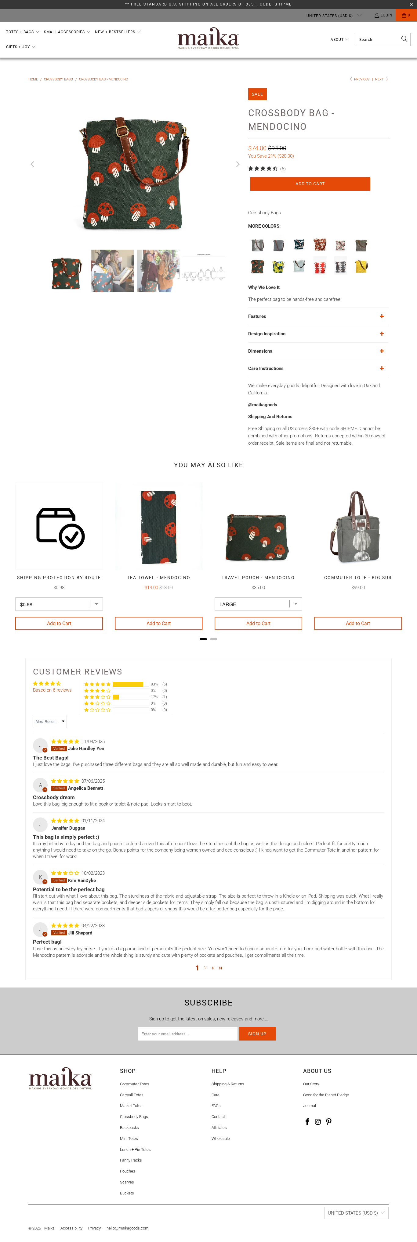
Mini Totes (129, 1138)
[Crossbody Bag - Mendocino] (257, 273)
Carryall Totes (131, 1095)
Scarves (127, 1182)
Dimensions (260, 351)
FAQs (216, 1105)
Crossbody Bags (134, 1116)
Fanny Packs (131, 1160)
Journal (309, 1105)
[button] (23, 32)
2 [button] (205, 967)
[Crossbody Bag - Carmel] (361, 273)
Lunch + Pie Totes (135, 1149)
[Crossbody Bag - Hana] (278, 273)
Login (387, 15)
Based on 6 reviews (52, 690)
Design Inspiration (266, 333)
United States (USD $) (330, 16)
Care (215, 1095)
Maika (49, 1228)
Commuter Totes (134, 1084)
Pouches (127, 1171)
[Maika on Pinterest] (328, 1122)
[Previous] (33, 164)
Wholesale (221, 1138)
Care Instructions (266, 368)
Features (257, 316)
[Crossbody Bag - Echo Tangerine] (320, 273)
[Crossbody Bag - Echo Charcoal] (341, 273)
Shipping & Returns (228, 1084)
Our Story (311, 1084)
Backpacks (129, 1127)
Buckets (127, 1193)
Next (380, 79)
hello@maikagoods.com (128, 1228)
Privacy (94, 1228)
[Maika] (208, 39)
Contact (218, 1116)
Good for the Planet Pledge (326, 1095)
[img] (65, 741)
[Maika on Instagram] (318, 1122)
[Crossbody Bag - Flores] (299, 273)
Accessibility (71, 1228)
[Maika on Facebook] (307, 1122)
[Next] (237, 164)
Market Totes (131, 1105)
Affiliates (219, 1127)
